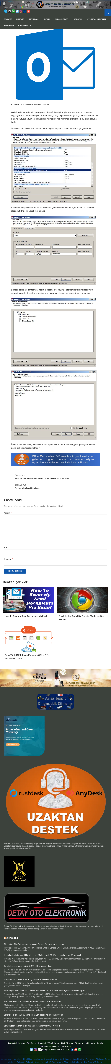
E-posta (8, 559)
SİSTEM (47, 19)
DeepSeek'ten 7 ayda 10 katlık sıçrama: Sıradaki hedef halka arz (30, 980)
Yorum (8, 513)
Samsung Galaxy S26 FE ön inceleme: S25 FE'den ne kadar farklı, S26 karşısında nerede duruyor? (44, 991)
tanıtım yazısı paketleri (11, 1059)
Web (50, 1043)
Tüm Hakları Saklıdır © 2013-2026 (55, 1046)
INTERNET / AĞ (33, 19)
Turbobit (20, 1062)
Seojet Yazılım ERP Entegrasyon (49, 1062)
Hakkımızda (90, 1043)
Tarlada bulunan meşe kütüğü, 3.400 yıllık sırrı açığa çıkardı (28, 966)
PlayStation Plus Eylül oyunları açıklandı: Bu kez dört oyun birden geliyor (34, 944)
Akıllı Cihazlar (61, 19)
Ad (6, 548)
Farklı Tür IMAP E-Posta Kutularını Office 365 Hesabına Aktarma (42, 477)
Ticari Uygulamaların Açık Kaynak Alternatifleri (43, 1059)
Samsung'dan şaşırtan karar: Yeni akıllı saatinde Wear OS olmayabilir (32, 1026)
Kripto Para (9, 25)
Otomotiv (79, 1043)
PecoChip (90, 1059)
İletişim (100, 1043)
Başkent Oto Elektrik (74, 1059)
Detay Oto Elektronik (13, 926)
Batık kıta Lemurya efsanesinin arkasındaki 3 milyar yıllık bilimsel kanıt (32, 1002)
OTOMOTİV (78, 19)
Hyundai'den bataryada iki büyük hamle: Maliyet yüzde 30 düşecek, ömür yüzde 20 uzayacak (42, 955)
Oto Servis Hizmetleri (96, 19)
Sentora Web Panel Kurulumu (27, 486)
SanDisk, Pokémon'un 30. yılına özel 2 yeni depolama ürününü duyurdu (33, 1015)
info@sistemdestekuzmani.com (56, 1050)
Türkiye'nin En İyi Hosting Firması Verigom (83, 1062)
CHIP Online (12, 938)
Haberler (20, 19)
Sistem (56, 1043)
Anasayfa (8, 19)
